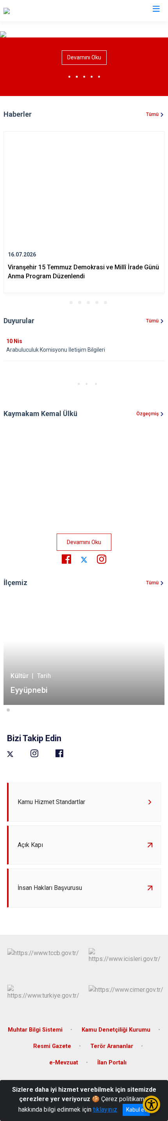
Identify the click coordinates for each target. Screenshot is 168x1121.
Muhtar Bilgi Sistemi (35, 1030)
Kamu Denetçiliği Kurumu (116, 1030)
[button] (62, 302)
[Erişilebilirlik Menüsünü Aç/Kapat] (151, 1104)
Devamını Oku (84, 57)
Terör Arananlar (111, 1046)
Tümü (152, 114)
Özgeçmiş (147, 413)
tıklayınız (105, 1109)
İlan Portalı (112, 1062)
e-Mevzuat (63, 1062)
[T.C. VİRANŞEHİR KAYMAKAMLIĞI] (50, 10)
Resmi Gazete (52, 1046)
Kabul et (136, 1110)
